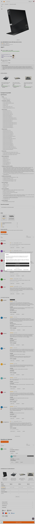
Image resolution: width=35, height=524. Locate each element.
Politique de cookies (9, 269)
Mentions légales (26, 269)
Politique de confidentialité (18, 269)
